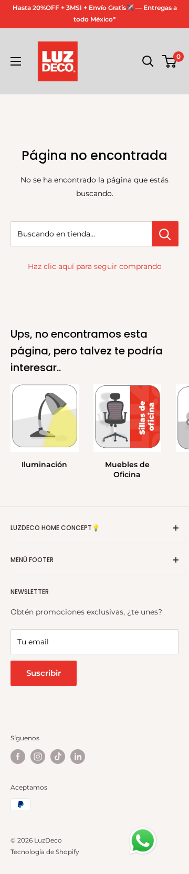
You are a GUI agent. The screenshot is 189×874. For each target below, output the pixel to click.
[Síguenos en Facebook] (17, 756)
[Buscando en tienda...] (165, 233)
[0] (169, 61)
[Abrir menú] (15, 61)
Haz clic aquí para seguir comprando (95, 266)
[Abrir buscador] (148, 61)
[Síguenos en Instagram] (37, 756)
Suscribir (43, 673)
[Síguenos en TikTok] (57, 756)
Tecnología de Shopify (44, 852)
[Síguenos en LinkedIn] (77, 756)
